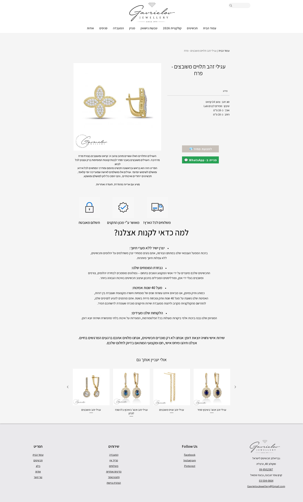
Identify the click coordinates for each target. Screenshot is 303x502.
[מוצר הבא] (68, 387)
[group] (151, 393)
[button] (192, 28)
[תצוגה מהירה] (212, 387)
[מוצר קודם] (235, 387)
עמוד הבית (224, 51)
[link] (225, 90)
